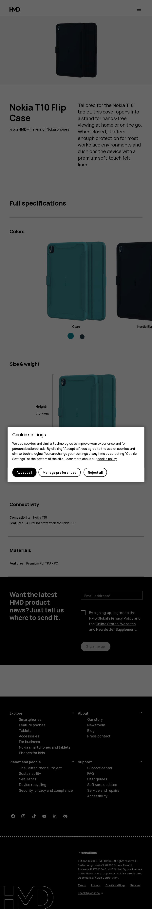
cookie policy (107, 458)
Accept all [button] (24, 472)
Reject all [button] (95, 472)
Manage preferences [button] (59, 472)
